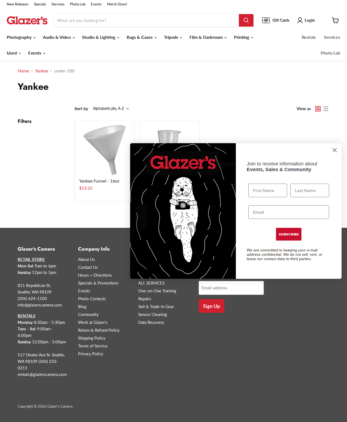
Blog (82, 306)
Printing (242, 37)
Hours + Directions (95, 275)
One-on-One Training (157, 290)
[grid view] (318, 109)
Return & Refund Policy (99, 330)
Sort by (81, 108)
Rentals (309, 37)
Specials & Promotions (98, 282)
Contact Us (88, 267)
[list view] (325, 109)
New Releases (17, 4)
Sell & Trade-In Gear (156, 306)
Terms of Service (93, 345)
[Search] (246, 20)
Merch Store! (117, 4)
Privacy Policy (90, 353)
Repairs (144, 298)
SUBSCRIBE (289, 234)
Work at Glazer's (93, 322)
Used (12, 52)
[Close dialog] (334, 150)
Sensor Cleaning (152, 314)
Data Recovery (151, 322)
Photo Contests (92, 298)
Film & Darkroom (206, 37)
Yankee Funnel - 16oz (99, 180)
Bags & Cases (140, 37)
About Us (86, 259)
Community (88, 314)
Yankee (41, 70)
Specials (40, 4)
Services (58, 4)
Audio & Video (57, 37)
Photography (20, 37)
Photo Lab (77, 4)
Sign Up (211, 306)
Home (23, 70)
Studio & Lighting (99, 37)
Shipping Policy (91, 337)
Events (96, 4)
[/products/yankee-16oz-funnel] (104, 150)
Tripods (171, 37)
